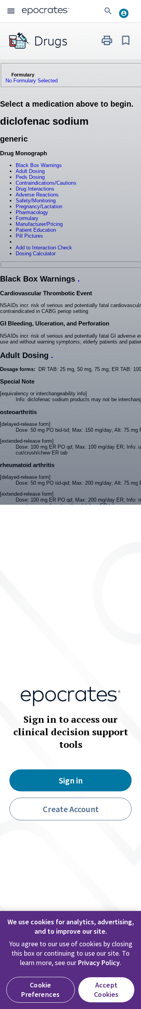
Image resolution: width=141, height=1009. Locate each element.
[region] (70, 960)
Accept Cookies (106, 989)
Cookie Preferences (40, 989)
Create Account (71, 809)
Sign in (71, 780)
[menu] (11, 11)
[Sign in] (127, 11)
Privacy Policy (99, 962)
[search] (108, 11)
